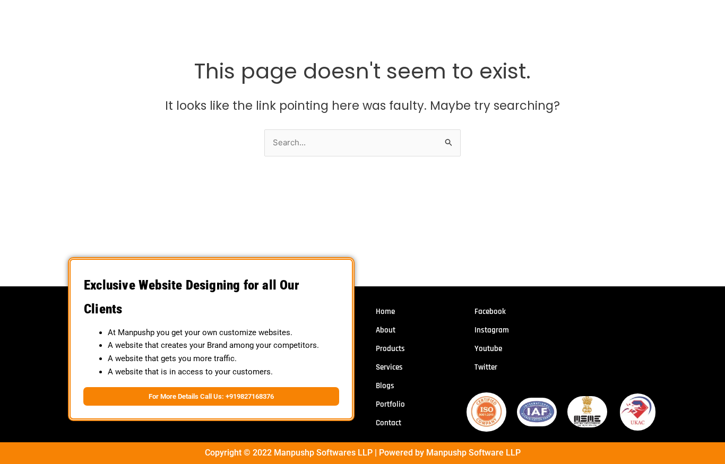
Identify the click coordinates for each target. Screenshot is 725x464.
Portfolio (390, 404)
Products (390, 349)
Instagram (491, 330)
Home (385, 312)
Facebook (490, 312)
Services (389, 367)
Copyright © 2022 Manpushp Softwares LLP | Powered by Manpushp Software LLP (363, 453)
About (385, 330)
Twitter (485, 367)
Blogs (385, 386)
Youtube (488, 349)
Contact (388, 423)
